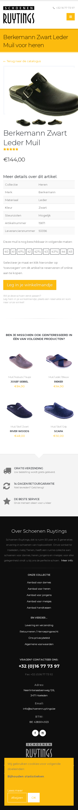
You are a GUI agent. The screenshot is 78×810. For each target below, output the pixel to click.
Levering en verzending (39, 625)
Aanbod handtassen (39, 607)
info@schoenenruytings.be (39, 708)
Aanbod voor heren (39, 588)
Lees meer (15, 790)
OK (33, 797)
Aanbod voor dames (39, 582)
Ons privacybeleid (39, 637)
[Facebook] (35, 733)
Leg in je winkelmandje (30, 285)
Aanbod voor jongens (39, 595)
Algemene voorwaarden (39, 644)
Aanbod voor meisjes (39, 601)
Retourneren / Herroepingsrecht (39, 631)
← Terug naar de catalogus (22, 61)
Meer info (67, 560)
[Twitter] (42, 733)
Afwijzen (17, 797)
